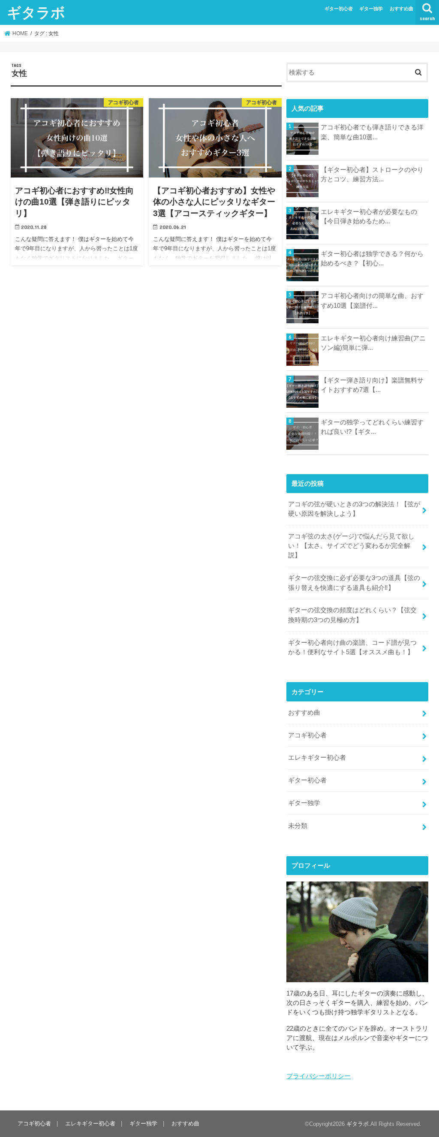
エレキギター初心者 (317, 757)
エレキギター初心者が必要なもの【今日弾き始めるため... (369, 216)
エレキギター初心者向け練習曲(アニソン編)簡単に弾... (373, 343)
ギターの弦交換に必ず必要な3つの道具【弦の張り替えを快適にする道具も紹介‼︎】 (354, 583)
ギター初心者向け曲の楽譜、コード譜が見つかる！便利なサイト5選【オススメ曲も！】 (352, 647)
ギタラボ (36, 12)
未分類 (297, 825)
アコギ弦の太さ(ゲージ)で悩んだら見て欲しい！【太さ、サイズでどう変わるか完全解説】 (351, 546)
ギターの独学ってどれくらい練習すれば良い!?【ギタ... (372, 427)
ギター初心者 (339, 8)
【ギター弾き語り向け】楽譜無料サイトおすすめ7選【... (372, 385)
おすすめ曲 (401, 8)
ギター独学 (371, 8)
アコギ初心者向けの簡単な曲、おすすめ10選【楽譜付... (372, 300)
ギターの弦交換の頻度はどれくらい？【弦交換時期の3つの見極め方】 (352, 615)
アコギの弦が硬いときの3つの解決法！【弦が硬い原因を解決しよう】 (354, 509)
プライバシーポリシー (318, 1076)
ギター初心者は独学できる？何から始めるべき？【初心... (372, 258)
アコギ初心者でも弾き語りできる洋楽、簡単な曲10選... (372, 132)
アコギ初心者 (307, 735)
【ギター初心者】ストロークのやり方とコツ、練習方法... (372, 174)
